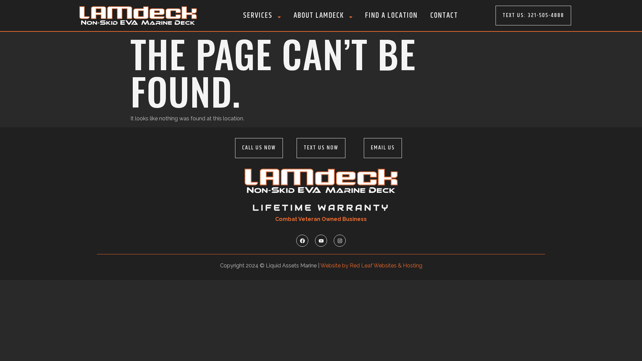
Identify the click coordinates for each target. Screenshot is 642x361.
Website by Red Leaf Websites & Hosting (371, 265)
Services (258, 15)
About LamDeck (319, 15)
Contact (444, 15)
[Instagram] (340, 241)
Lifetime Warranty (321, 207)
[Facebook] (302, 241)
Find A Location (391, 15)
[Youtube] (321, 241)
